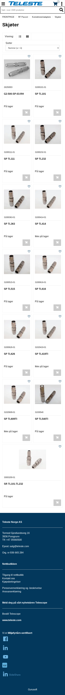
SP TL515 (9, 289)
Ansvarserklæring (11, 591)
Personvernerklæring (13, 588)
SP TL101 (40, 94)
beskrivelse (35, 588)
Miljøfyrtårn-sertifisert (20, 633)
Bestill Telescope (11, 614)
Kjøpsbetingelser (11, 581)
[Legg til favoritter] (29, 56)
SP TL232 (40, 159)
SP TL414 (40, 224)
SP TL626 (9, 354)
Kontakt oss (8, 578)
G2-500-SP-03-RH (14, 94)
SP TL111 (9, 159)
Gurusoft (32, 689)
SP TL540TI (41, 419)
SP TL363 (9, 224)
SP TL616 (40, 289)
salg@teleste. (17, 546)
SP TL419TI (41, 354)
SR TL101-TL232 (13, 484)
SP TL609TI (10, 419)
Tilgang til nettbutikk (13, 575)
